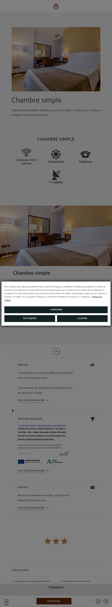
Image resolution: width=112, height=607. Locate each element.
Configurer (56, 309)
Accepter (82, 318)
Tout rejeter (29, 318)
